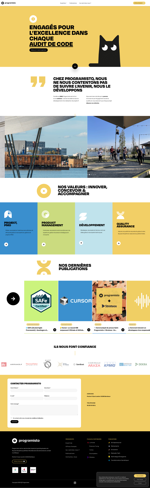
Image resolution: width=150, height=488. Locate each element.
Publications (73, 3)
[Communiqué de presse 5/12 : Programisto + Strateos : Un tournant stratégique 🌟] (121, 329)
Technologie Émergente (118, 456)
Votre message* (15, 404)
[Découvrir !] (75, 66)
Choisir (140, 483)
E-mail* (12, 396)
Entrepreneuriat (116, 442)
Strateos (92, 457)
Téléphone (46, 396)
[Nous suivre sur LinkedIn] (75, 483)
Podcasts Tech (115, 453)
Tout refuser (140, 479)
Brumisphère (93, 453)
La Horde (92, 442)
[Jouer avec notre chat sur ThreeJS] (109, 47)
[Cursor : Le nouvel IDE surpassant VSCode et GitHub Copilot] (87, 329)
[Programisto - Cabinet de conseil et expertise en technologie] (8, 3)
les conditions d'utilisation (36, 418)
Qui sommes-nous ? (85, 3)
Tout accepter (140, 476)
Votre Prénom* (14, 388)
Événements (115, 446)
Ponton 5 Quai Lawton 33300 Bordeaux (98, 396)
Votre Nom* (47, 388)
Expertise (63, 3)
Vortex (91, 450)
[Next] (13, 298)
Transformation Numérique (120, 460)
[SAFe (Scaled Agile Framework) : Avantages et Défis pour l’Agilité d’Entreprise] (53, 329)
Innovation (114, 449)
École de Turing (94, 446)
